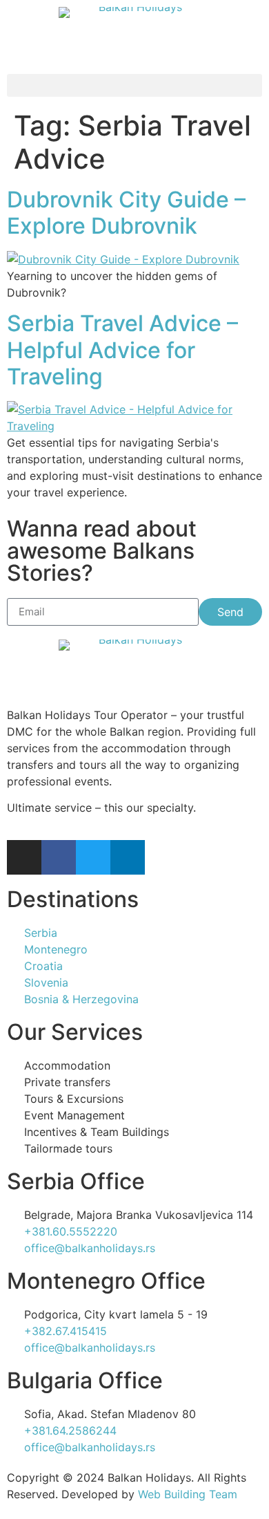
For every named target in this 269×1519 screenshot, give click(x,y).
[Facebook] (58, 857)
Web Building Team (187, 1494)
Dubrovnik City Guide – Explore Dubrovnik (126, 212)
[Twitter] (93, 857)
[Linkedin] (127, 857)
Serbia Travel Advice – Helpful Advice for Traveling (122, 350)
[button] (134, 85)
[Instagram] (24, 857)
